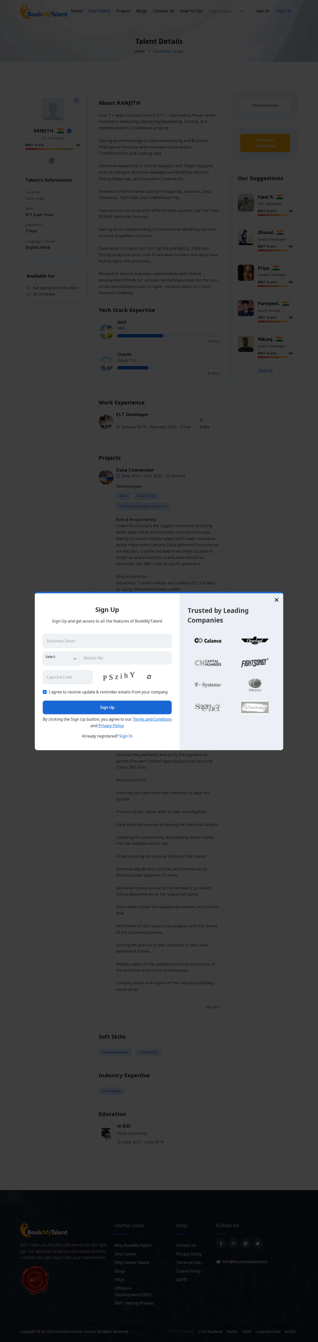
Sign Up (107, 707)
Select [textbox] (50, 656)
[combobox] (61, 658)
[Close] (277, 600)
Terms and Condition (152, 719)
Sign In (125, 736)
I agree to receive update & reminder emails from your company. (108, 692)
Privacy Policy (110, 725)
